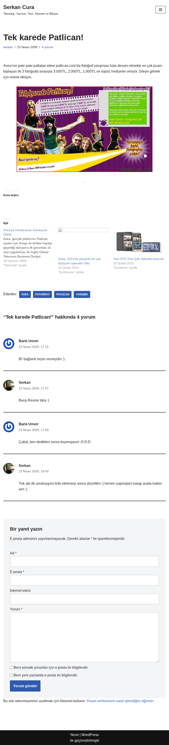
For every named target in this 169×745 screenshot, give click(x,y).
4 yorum (47, 47)
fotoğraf (42, 294)
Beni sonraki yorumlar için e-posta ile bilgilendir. (51, 667)
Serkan (25, 382)
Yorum (16, 609)
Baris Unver (29, 341)
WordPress (90, 735)
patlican (62, 294)
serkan (8, 47)
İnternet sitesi (20, 590)
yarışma (82, 294)
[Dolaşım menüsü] (160, 9)
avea (25, 294)
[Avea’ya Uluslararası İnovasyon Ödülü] (30, 247)
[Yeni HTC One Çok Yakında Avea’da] (138, 242)
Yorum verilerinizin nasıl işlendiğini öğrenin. (120, 701)
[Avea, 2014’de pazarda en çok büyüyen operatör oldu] (83, 242)
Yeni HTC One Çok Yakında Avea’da (138, 259)
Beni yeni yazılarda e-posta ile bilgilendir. (46, 675)
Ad (13, 553)
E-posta (17, 572)
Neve (74, 735)
